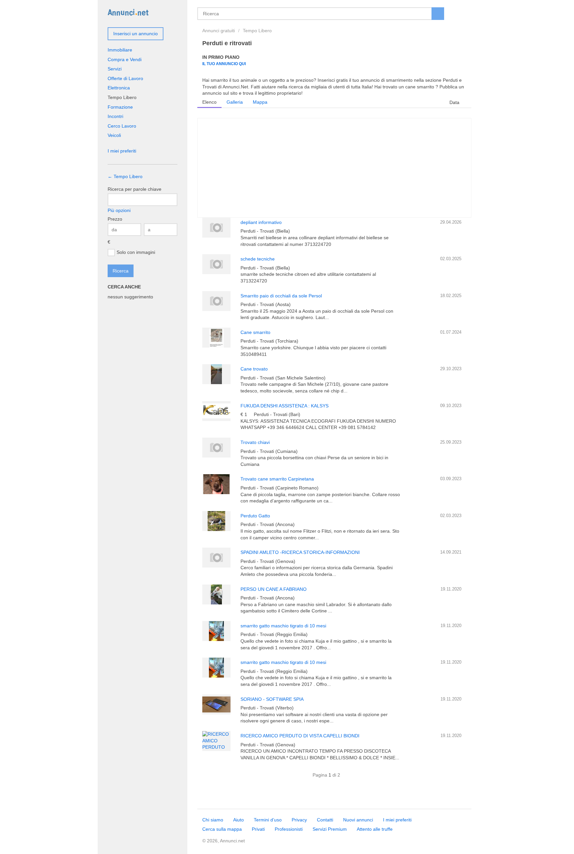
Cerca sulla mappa (222, 829)
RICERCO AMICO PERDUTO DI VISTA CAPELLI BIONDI (299, 735)
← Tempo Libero (125, 176)
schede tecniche (257, 259)
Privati (258, 829)
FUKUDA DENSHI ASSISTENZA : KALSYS (284, 405)
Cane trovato (254, 369)
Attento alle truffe (375, 829)
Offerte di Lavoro (125, 78)
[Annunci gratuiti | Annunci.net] (128, 12)
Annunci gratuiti (218, 30)
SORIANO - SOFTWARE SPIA (272, 699)
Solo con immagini (136, 252)
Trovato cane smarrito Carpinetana (277, 478)
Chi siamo (212, 819)
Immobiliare (120, 50)
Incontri (115, 116)
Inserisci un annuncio (135, 33)
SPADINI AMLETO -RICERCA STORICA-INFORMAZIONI (300, 552)
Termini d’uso (268, 819)
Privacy (299, 819)
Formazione (120, 107)
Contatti (325, 819)
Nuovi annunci (358, 819)
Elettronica (119, 87)
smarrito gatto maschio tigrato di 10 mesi (283, 625)
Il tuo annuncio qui (224, 63)
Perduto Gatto (255, 515)
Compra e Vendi (125, 59)
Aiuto (238, 819)
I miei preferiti (122, 151)
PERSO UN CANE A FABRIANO (273, 589)
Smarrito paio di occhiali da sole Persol (281, 295)
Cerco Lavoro (122, 126)
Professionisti (289, 829)
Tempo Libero (257, 30)
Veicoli (114, 135)
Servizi (115, 68)
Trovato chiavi (255, 442)
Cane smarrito (255, 332)
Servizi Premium (330, 829)
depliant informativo (261, 222)
